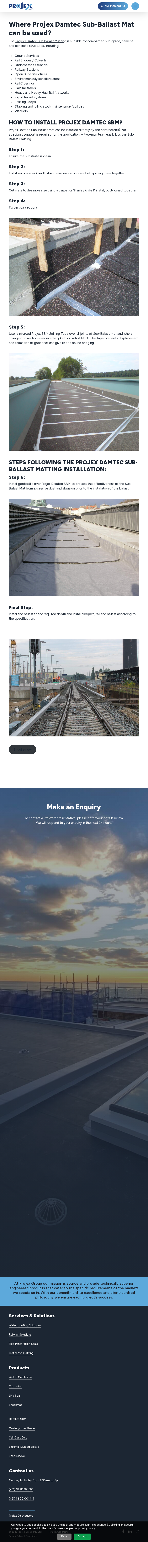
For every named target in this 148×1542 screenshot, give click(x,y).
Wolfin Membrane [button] (20, 1377)
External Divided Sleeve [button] (24, 1446)
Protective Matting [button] (21, 1353)
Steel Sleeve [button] (17, 1456)
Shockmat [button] (15, 1405)
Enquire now (23, 749)
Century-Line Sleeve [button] (22, 1428)
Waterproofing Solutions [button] (25, 1325)
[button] (135, 6)
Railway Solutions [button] (20, 1334)
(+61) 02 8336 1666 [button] (21, 1489)
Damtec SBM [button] (17, 1419)
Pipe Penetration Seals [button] (23, 1344)
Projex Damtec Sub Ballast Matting (40, 41)
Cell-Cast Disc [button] (18, 1437)
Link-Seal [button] (14, 1395)
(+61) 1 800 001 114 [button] (21, 1498)
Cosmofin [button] (15, 1386)
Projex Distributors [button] (21, 1515)
